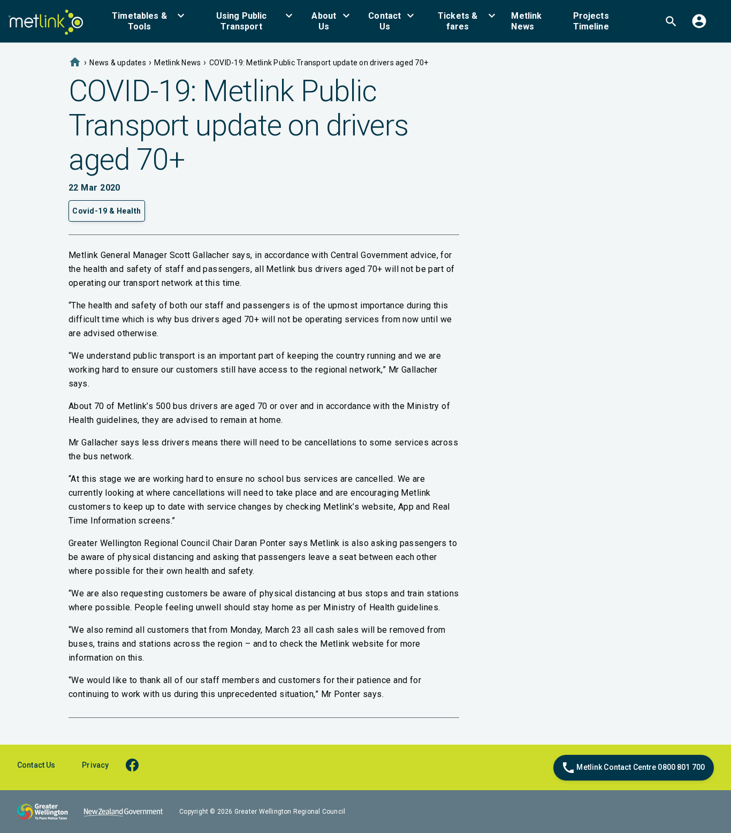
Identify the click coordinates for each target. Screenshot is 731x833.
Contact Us (36, 765)
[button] (146, 21)
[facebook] (137, 765)
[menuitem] (146, 21)
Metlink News (177, 62)
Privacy (95, 765)
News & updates (117, 62)
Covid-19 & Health (106, 211)
